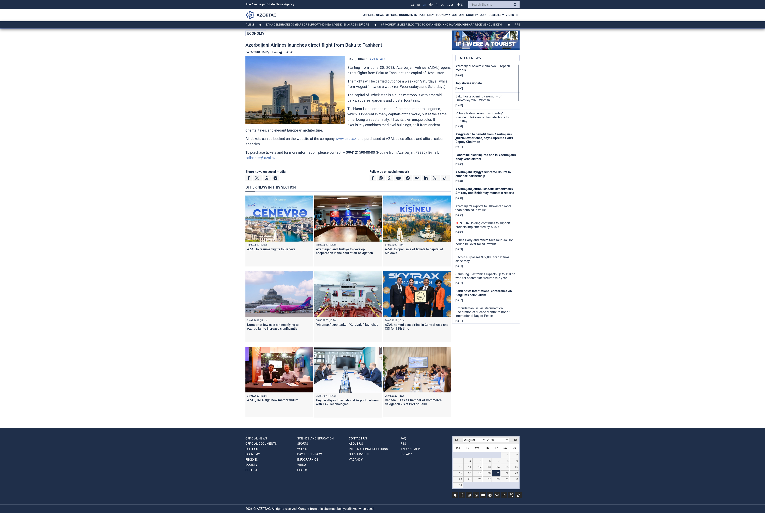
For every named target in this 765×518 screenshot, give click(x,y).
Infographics (307, 459)
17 (460, 473)
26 (480, 479)
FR (436, 4)
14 (498, 467)
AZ (412, 4)
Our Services (359, 454)
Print (275, 52)
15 (507, 467)
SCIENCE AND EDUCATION (315, 438)
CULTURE (458, 15)
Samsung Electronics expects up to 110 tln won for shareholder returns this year (485, 276)
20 (489, 473)
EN (424, 4)
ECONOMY (443, 15)
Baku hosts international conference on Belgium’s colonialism (483, 293)
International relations (368, 449)
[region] (487, 193)
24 (460, 479)
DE (431, 4)
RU (418, 4)
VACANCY (356, 459)
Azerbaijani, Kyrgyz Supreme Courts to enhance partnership (483, 174)
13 (489, 467)
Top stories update (468, 83)
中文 (460, 4)
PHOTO (302, 470)
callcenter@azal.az (260, 158)
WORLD (302, 449)
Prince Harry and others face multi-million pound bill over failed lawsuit (484, 242)
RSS (403, 443)
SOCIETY (472, 15)
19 (480, 473)
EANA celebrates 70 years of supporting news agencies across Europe (286, 24)
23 (516, 473)
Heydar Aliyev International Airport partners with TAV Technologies (347, 402)
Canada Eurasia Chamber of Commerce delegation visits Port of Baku (413, 402)
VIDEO (510, 15)
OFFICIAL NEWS (373, 15)
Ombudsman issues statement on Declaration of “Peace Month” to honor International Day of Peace (482, 312)
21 (498, 473)
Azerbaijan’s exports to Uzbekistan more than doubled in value (483, 208)
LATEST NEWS (469, 58)
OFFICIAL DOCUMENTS (401, 15)
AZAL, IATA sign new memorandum (272, 400)
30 (516, 479)
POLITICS (425, 15)
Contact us (358, 438)
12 (480, 467)
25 (469, 479)
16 (516, 467)
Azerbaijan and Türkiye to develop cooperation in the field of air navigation (344, 251)
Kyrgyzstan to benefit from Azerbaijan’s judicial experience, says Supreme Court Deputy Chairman (484, 138)
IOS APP (406, 454)
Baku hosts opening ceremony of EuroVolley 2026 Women (478, 98)
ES (442, 4)
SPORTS (302, 443)
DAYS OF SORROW (309, 454)
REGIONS (251, 459)
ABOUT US (356, 443)
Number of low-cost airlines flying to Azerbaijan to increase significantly (273, 326)
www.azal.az (345, 139)
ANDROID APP (410, 449)
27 (489, 479)
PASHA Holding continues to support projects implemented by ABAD (482, 225)
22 (507, 473)
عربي (450, 4)
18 (469, 473)
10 (460, 467)
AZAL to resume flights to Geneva (271, 249)
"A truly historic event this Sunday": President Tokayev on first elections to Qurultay (482, 117)
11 (469, 467)
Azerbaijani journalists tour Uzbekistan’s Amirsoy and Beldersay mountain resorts (484, 191)
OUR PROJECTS (491, 15)
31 (460, 485)
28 (498, 479)
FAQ (403, 438)
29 (507, 479)
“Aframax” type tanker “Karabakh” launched (347, 324)
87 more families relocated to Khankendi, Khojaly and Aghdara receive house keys (411, 24)
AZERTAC (377, 59)
